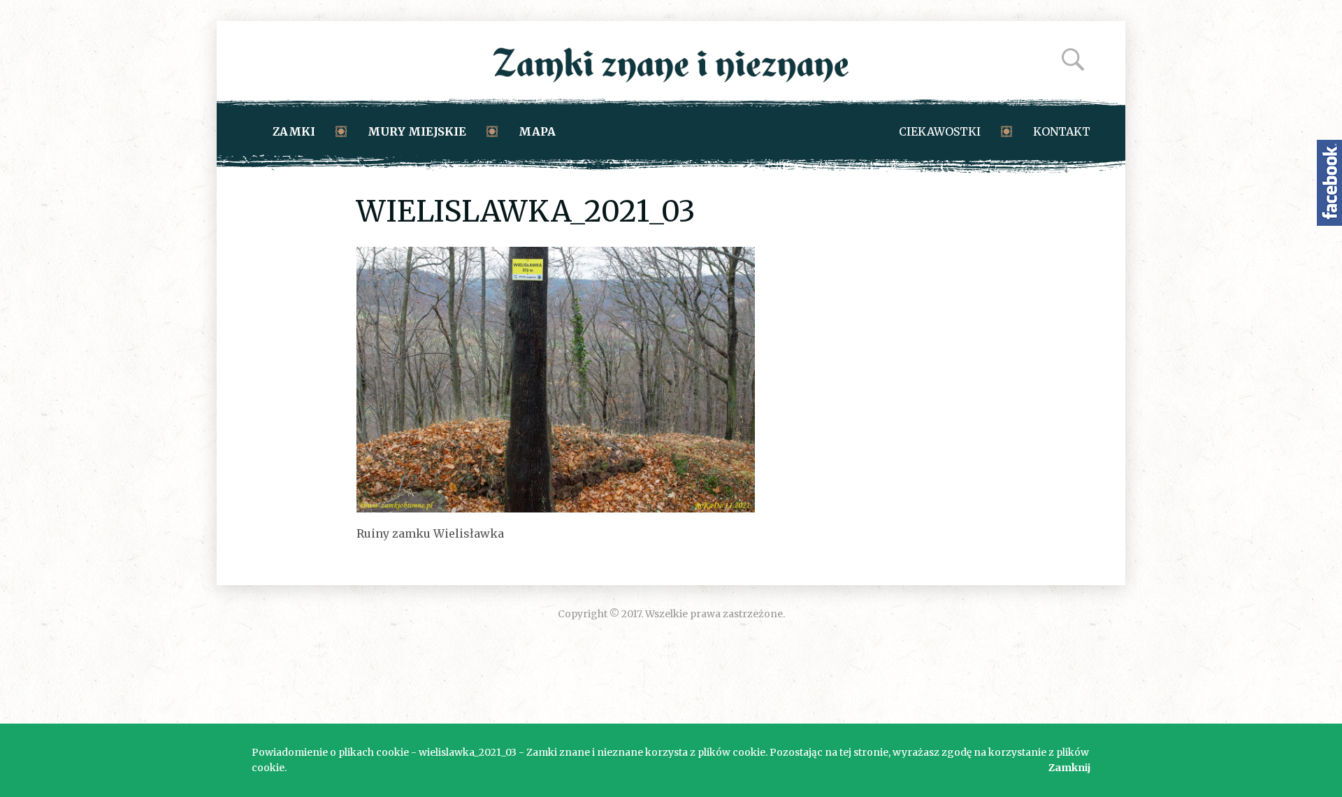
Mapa (537, 131)
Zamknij (1069, 767)
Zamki (294, 131)
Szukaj (1072, 59)
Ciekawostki (940, 131)
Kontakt (1061, 131)
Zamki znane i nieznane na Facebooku (1329, 183)
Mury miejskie (417, 131)
